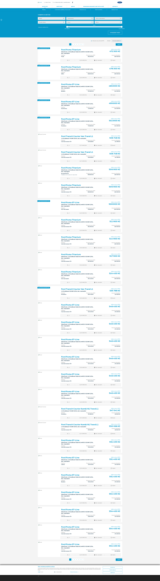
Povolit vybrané (113, 569)
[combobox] (51, 18)
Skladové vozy (83, 9)
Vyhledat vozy (115, 32)
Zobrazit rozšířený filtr (43, 27)
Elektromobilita (98, 9)
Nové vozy (45, 6)
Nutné (41, 572)
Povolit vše (112, 567)
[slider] (67, 27)
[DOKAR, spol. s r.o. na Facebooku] (73, 2)
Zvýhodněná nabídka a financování (62, 9)
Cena (94, 25)
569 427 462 (48, 2)
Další (119, 44)
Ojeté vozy (59, 6)
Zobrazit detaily (74, 572)
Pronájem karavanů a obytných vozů (93, 6)
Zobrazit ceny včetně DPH (98, 40)
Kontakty (115, 6)
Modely (44, 9)
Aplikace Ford (115, 9)
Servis (73, 6)
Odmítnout (112, 572)
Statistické (59, 572)
